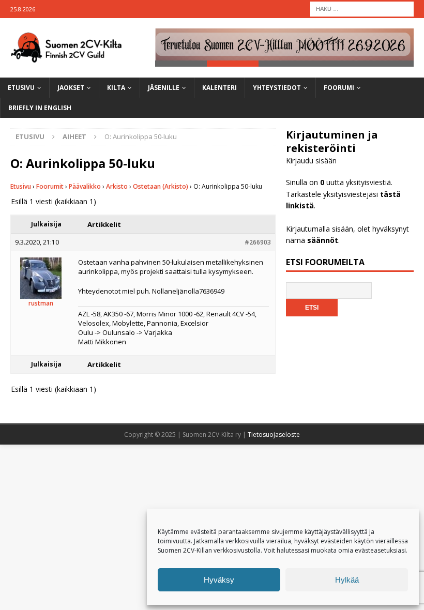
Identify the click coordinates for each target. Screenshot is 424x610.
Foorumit (50, 186)
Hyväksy (219, 579)
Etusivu (21, 87)
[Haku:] (362, 8)
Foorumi (339, 87)
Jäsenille (163, 87)
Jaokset (70, 87)
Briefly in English (39, 107)
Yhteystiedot (277, 87)
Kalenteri (219, 87)
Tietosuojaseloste (274, 434)
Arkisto (117, 186)
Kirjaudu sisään (311, 160)
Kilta (116, 87)
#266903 (258, 242)
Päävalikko (85, 186)
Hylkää (347, 579)
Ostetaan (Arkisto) (160, 186)
